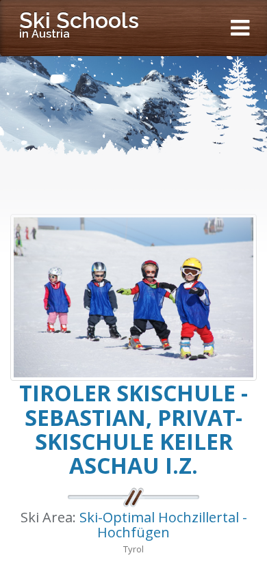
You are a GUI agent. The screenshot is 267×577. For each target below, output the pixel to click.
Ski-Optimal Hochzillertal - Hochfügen (163, 524)
